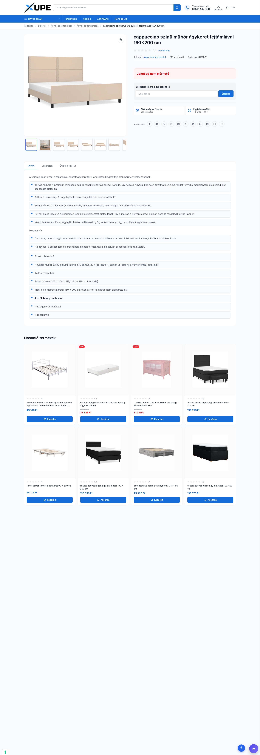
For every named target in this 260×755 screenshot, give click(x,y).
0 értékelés (164, 50)
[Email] (214, 124)
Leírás (31, 165)
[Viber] (171, 124)
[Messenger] (156, 124)
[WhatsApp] (164, 124)
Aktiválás (103, 19)
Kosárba (51, 419)
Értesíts (226, 93)
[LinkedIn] (193, 124)
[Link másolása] (221, 124)
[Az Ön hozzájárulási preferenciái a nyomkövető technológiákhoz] (5, 752)
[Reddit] (207, 124)
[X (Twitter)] (185, 124)
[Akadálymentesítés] (241, 748)
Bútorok (42, 26)
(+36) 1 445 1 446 (201, 9)
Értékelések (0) (68, 165)
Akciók (87, 19)
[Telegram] (178, 124)
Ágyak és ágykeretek (87, 26)
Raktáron (71, 19)
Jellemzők (47, 165)
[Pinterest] (200, 124)
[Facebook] (149, 124)
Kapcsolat (121, 19)
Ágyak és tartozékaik (61, 26)
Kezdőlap (28, 26)
